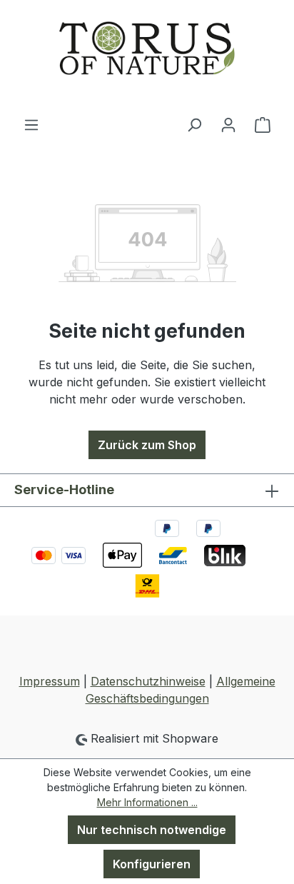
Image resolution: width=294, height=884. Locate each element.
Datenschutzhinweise (148, 681)
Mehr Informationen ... (147, 802)
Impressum (49, 681)
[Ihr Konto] (228, 124)
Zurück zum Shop (147, 445)
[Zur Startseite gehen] (147, 58)
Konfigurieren (152, 864)
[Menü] (31, 124)
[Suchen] (194, 124)
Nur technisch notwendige (151, 830)
